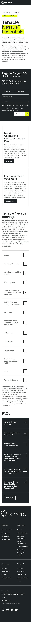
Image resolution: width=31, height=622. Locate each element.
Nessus (16, 12)
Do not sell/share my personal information (13, 594)
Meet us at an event (22, 578)
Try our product (21, 571)
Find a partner (5, 533)
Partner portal (5, 536)
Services (19, 530)
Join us (19, 581)
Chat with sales (21, 574)
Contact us (20, 568)
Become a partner (7, 530)
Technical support (22, 533)
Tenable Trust (21, 549)
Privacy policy (5, 591)
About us (4, 568)
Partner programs (6, 539)
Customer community (23, 546)
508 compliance (6, 600)
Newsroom (5, 574)
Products (6, 12)
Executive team (6, 571)
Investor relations (6, 578)
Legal (3, 597)
